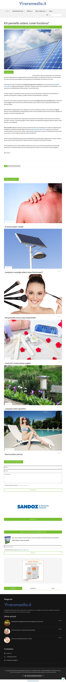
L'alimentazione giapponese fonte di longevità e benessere (27, 621)
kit (8, 166)
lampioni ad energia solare (37, 129)
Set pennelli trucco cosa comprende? (20, 317)
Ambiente (9, 72)
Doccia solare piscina (14, 454)
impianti (56, 84)
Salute (7, 11)
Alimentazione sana (17, 11)
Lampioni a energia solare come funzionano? (24, 272)
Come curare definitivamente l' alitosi (21, 638)
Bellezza (29, 11)
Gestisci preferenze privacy (34, 675)
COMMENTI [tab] (33, 588)
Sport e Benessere (40, 11)
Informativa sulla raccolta (33, 680)
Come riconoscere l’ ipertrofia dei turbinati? (23, 630)
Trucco (8, 313)
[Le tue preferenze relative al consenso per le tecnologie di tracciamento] (63, 679)
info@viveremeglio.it (12, 660)
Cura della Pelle (10, 222)
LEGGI (59, 225)
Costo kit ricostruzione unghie (18, 363)
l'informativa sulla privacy (23, 485)
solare (18, 166)
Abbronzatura (9, 449)
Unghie (8, 358)
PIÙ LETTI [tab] (13, 588)
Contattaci (8, 649)
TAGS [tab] (52, 588)
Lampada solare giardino (15, 409)
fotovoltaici (7, 86)
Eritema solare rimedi (14, 227)
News (50, 11)
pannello (12, 166)
